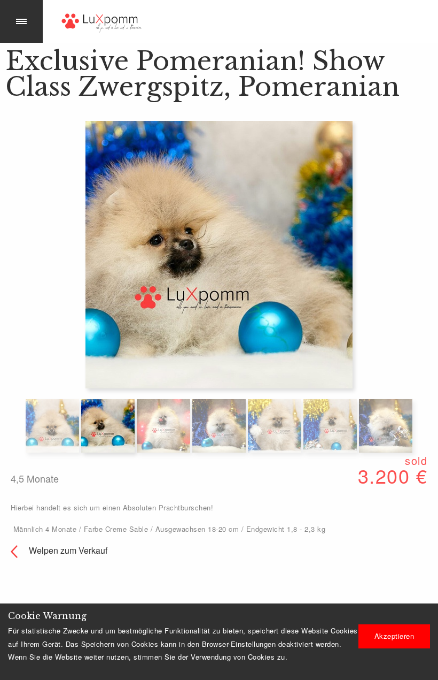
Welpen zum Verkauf (67, 550)
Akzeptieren (394, 636)
